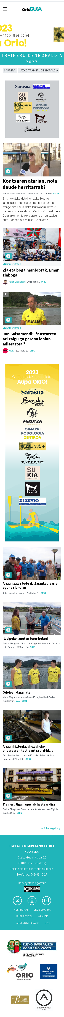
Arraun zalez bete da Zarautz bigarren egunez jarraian (31, 585)
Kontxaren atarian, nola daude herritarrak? (30, 184)
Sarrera (9, 70)
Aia (18, 701)
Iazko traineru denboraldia (39, 70)
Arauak (43, 916)
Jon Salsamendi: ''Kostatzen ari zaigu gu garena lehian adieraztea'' (29, 339)
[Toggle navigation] (5, 9)
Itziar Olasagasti (17, 281)
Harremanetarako (27, 923)
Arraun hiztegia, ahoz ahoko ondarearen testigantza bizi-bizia (28, 748)
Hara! (11, 350)
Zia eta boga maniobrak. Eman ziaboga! (31, 272)
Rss (47, 923)
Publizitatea (24, 916)
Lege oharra (42, 909)
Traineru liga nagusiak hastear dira (29, 804)
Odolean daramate (17, 692)
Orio (56, 193)
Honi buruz (21, 909)
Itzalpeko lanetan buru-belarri (25, 638)
